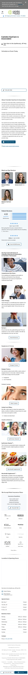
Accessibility (10, 661)
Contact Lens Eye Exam (9, 415)
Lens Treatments (7, 379)
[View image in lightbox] (10, 146)
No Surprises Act (7, 663)
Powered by (13, 657)
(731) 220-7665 (8, 638)
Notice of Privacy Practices (17, 663)
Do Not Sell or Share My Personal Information (14, 668)
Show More (5, 231)
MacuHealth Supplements (8, 473)
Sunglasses (6, 377)
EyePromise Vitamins (7, 443)
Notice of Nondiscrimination (19, 661)
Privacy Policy (13, 665)
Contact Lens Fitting (7, 407)
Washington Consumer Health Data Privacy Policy (13, 666)
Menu (2, 13)
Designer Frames (6, 369)
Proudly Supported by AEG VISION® (14, 659)
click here (20, 4)
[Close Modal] (26, 2)
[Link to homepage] (14, 12)
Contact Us (4, 661)
